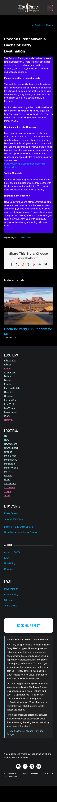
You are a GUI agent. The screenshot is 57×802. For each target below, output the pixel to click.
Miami (7, 416)
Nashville (9, 420)
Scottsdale (9, 487)
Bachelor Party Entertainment (18, 527)
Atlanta (7, 364)
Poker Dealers (11, 513)
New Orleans (10, 444)
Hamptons (9, 392)
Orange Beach (11, 448)
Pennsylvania (11, 468)
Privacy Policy (11, 589)
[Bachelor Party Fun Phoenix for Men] (28, 288)
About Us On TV (12, 552)
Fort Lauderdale (12, 388)
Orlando (8, 452)
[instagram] (39, 766)
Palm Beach (10, 456)
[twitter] (32, 766)
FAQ (6, 558)
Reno (7, 479)
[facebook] (25, 766)
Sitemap (8, 600)
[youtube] (18, 766)
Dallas (7, 376)
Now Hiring (9, 563)
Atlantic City (10, 360)
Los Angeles (10, 412)
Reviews (8, 569)
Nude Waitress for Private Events (20, 532)
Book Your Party (28, 625)
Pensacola (9, 464)
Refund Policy (11, 594)
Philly (7, 472)
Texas (7, 495)
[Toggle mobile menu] (50, 8)
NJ (5, 436)
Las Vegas (9, 408)
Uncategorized (25, 238)
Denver (7, 380)
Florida (7, 384)
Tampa (7, 491)
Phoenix (8, 475)
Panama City (10, 460)
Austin (7, 368)
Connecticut (10, 372)
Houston (8, 396)
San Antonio (10, 483)
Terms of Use (10, 606)
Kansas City (10, 400)
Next (48, 25)
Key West (9, 404)
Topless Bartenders (13, 519)
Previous (38, 25)
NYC (6, 440)
